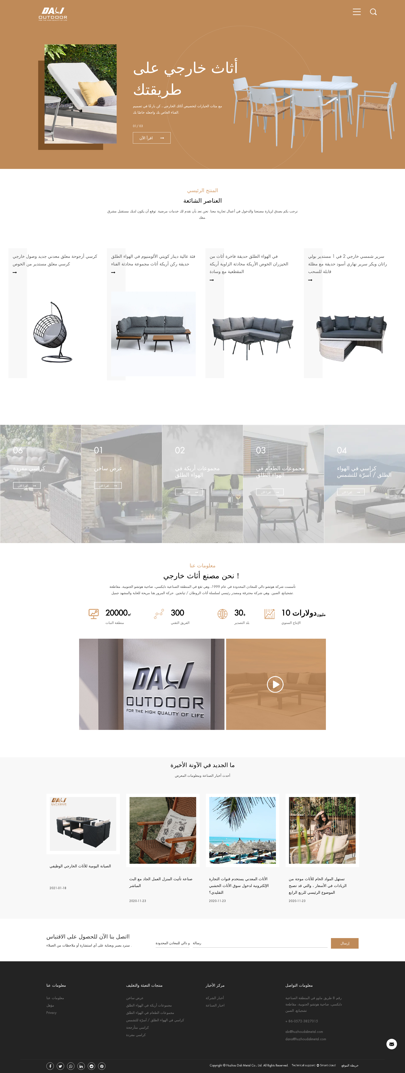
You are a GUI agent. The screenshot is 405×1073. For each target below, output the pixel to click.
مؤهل (50, 1005)
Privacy (51, 1013)
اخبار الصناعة (215, 1005)
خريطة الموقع (350, 1065)
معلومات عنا (55, 998)
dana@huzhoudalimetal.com (305, 1039)
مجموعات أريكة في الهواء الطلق (149, 1005)
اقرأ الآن (146, 138)
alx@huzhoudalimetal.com (304, 1032)
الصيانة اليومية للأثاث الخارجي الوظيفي (80, 866)
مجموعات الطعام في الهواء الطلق (150, 1013)
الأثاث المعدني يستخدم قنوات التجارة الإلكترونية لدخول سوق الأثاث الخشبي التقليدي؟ (239, 885)
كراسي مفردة (136, 1035)
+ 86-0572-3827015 (301, 1021)
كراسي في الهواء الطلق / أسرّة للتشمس (155, 1020)
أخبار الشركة (215, 998)
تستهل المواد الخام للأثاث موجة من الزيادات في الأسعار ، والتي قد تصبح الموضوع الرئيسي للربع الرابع (318, 885)
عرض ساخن (135, 998)
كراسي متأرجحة (137, 1027)
